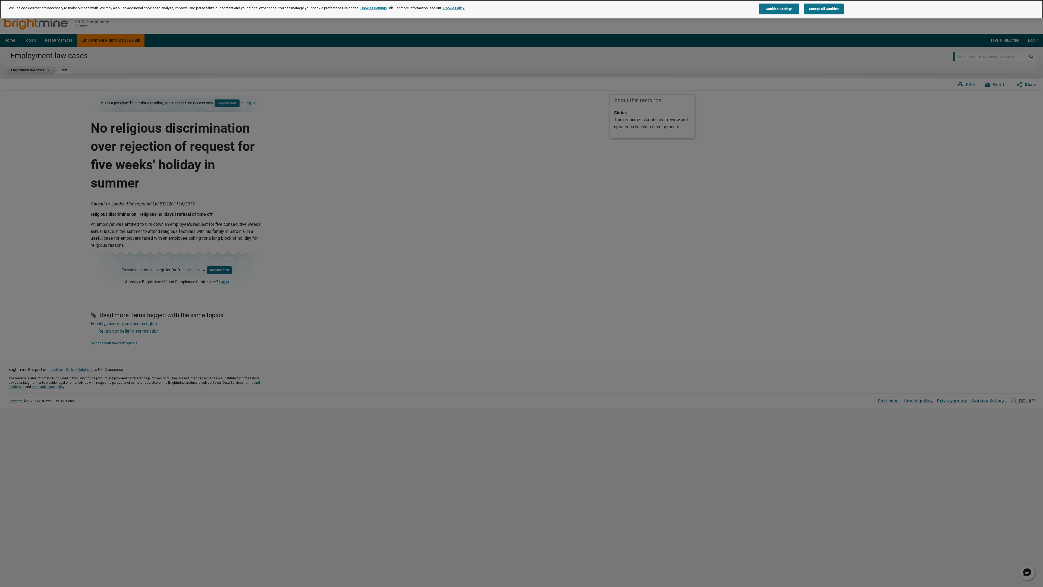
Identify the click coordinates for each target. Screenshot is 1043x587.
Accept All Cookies (824, 9)
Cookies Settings (373, 8)
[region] (521, 9)
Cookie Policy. (453, 8)
